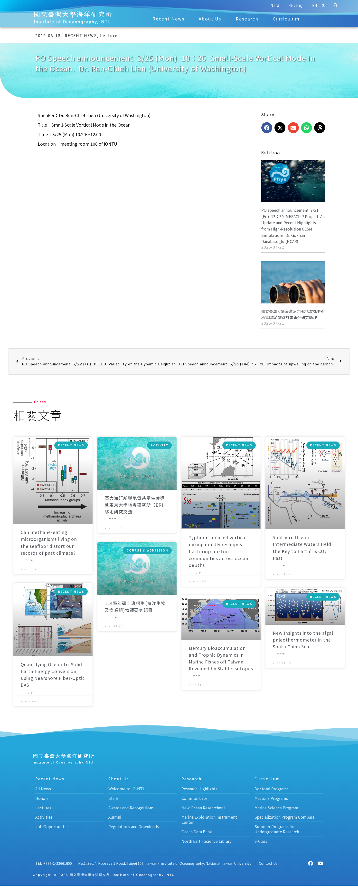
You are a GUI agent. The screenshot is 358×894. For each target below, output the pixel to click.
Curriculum (286, 19)
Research (247, 19)
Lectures (110, 35)
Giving (296, 5)
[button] (335, 5)
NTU (275, 5)
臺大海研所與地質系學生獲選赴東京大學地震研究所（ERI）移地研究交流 (136, 505)
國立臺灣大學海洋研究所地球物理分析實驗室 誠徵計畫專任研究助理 (292, 314)
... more (27, 560)
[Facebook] (310, 863)
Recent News (168, 19)
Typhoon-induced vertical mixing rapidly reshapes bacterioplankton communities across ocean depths (218, 551)
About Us (210, 19)
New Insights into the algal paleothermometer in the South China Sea (303, 640)
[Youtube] (320, 863)
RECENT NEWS (81, 35)
